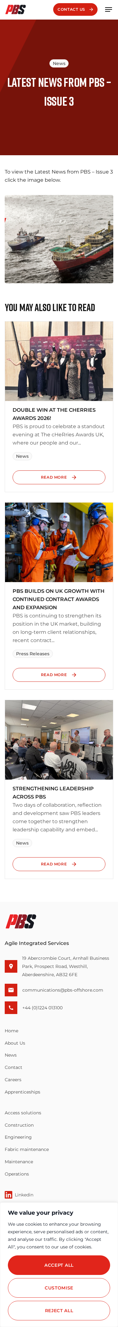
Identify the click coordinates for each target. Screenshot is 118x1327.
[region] (59, 1264)
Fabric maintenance (27, 1149)
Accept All (59, 1265)
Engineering (18, 1137)
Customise (59, 1288)
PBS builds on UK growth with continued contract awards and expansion (58, 599)
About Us (15, 1043)
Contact (13, 1067)
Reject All (59, 1310)
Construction (19, 1125)
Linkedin (24, 1195)
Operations (17, 1174)
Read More (54, 477)
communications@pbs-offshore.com (62, 990)
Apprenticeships (22, 1092)
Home (11, 1031)
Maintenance (19, 1162)
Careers (13, 1079)
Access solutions (23, 1113)
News (11, 1055)
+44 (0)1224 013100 (42, 1008)
